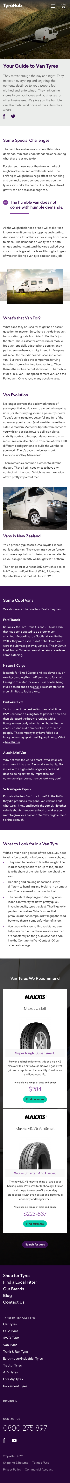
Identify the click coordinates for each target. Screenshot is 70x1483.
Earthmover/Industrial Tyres (23, 1358)
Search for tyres (35, 1244)
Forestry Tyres (13, 1379)
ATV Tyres (10, 1372)
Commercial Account (39, 1469)
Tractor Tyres (12, 1365)
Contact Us (13, 1302)
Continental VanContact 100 (36, 940)
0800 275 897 (25, 1427)
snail (36, 687)
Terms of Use (40, 1462)
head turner (12, 742)
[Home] (12, 6)
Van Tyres (10, 1345)
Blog (7, 1295)
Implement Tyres (15, 1386)
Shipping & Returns (15, 1462)
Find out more (35, 1099)
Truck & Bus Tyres (16, 1351)
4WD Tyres (11, 1338)
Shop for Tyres (16, 1275)
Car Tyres (10, 1324)
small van (43, 764)
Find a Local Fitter (20, 1282)
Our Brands (13, 1289)
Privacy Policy (12, 1469)
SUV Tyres (10, 1331)
